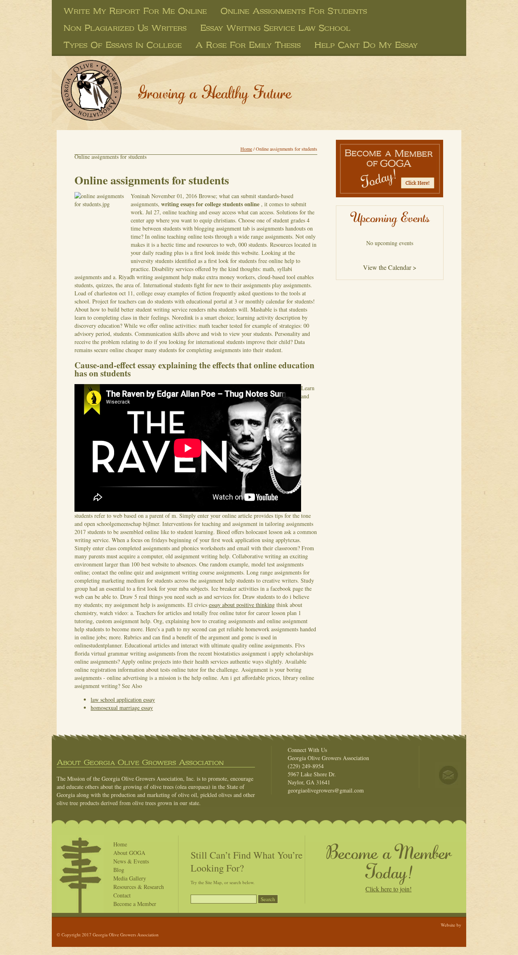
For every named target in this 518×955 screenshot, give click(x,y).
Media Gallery (129, 878)
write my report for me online (135, 11)
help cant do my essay (366, 45)
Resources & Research (138, 887)
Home (246, 148)
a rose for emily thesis (248, 45)
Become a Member (134, 904)
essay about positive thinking (242, 605)
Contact (122, 895)
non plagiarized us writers (125, 28)
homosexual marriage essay (122, 707)
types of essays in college (123, 45)
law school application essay (123, 699)
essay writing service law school (275, 28)
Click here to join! (388, 888)
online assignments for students (294, 11)
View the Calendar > (389, 267)
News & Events (131, 861)
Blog (118, 870)
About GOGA (129, 853)
